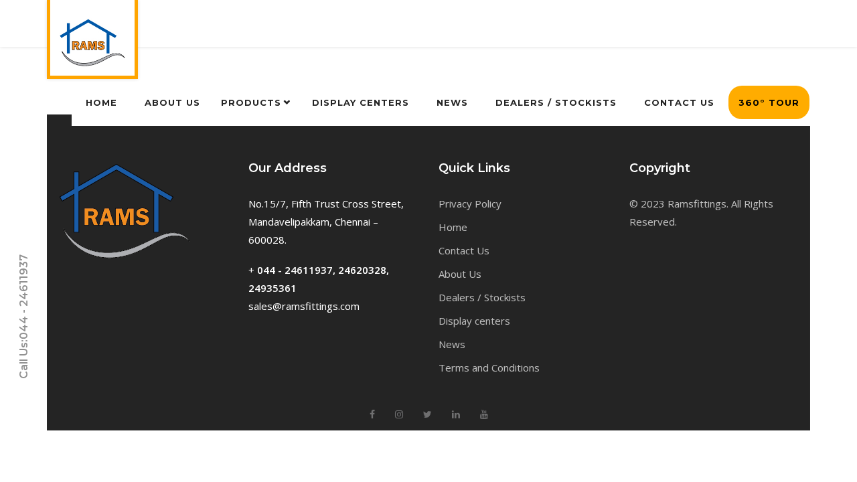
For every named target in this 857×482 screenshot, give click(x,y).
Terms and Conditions (489, 367)
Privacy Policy (470, 203)
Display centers (474, 320)
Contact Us (464, 250)
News (452, 344)
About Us (460, 273)
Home (453, 227)
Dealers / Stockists (482, 297)
